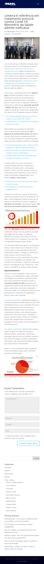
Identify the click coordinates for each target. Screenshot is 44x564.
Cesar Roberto (11, 485)
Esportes (7, 471)
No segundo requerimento (13, 329)
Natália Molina (11, 501)
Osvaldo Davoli (11, 504)
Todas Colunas (9, 480)
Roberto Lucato (11, 507)
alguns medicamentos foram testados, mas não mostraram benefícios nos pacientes (21, 83)
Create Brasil (23, 561)
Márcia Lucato (10, 498)
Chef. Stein (9, 489)
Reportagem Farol (13, 31)
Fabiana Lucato (11, 492)
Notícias (7, 477)
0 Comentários (16, 34)
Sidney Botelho (11, 511)
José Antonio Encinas (13, 495)
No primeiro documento (12, 300)
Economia (7, 467)
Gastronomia (8, 474)
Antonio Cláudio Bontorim (14, 482)
